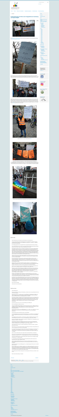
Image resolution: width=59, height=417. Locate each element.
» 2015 (41, 37)
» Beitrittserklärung (43, 27)
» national (42, 58)
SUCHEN (41, 64)
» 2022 (41, 32)
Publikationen (42, 52)
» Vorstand (42, 23)
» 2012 (41, 39)
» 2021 (11, 382)
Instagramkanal (42, 81)
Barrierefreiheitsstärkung (43, 62)
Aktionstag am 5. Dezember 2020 (16, 38)
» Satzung (42, 24)
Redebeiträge (42, 43)
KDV (41, 17)
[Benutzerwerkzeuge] (38, 20)
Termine (12, 366)
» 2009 (41, 41)
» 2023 (41, 31)
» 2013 (41, 38)
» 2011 (41, 40)
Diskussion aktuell (42, 16)
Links (11, 406)
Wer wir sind (12, 372)
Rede (13, 102)
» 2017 (11, 385)
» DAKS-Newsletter (43, 51)
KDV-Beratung (42, 96)
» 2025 (41, 30)
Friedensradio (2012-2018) (43, 55)
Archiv (41, 28)
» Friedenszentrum (43, 53)
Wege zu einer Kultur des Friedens (43, 19)
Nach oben (47, 415)
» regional (42, 57)
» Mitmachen (42, 26)
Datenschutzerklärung (13, 411)
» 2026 (41, 29)
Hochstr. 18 (41, 70)
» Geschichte (12, 374)
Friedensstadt (42, 44)
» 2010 (11, 390)
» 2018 (41, 35)
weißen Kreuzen (34, 199)
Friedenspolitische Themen (14, 398)
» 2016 (41, 36)
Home (41, 13)
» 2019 (41, 34)
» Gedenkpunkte (43, 46)
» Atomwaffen (42, 49)
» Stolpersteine (42, 47)
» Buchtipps (12, 403)
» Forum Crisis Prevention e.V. (44, 59)
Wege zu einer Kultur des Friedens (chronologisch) (43, 21)
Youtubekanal (42, 73)
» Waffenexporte (43, 50)
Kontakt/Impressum (42, 61)
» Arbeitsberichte (43, 25)
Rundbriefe (42, 42)
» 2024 (41, 30)
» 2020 (41, 33)
